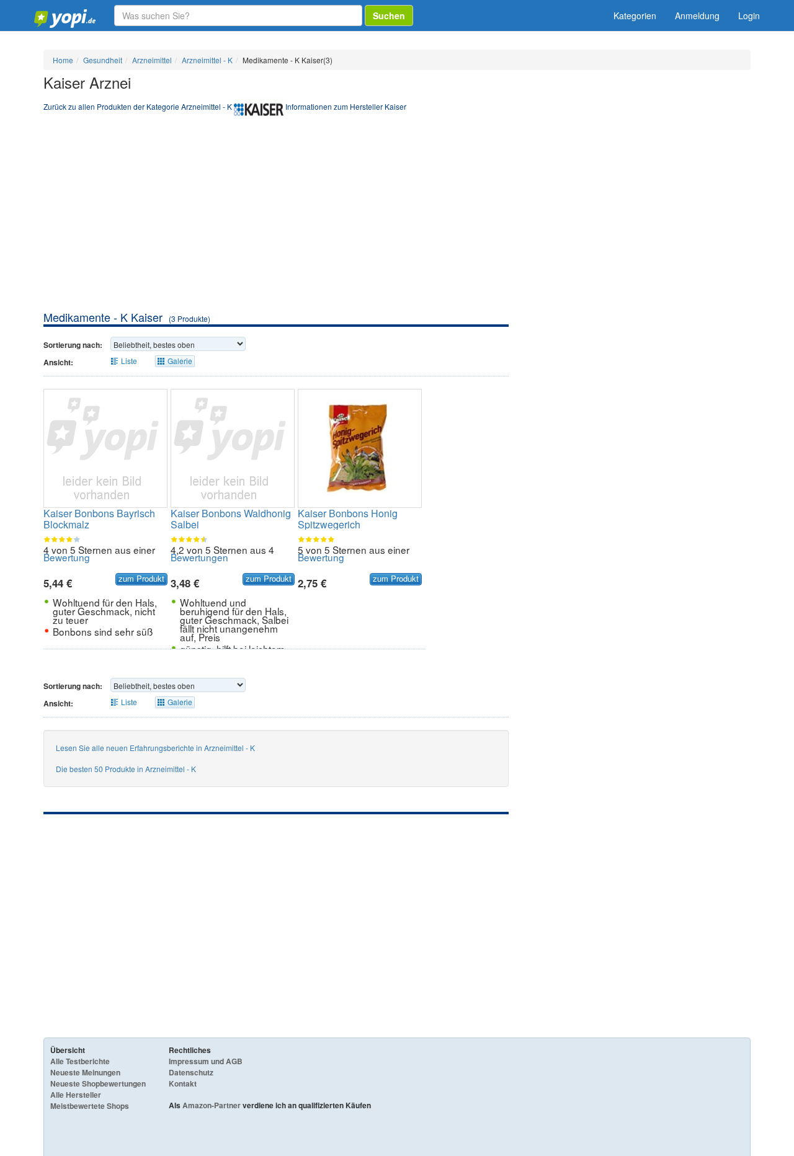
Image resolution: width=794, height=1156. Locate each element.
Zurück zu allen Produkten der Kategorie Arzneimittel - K (137, 106)
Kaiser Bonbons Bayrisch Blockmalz (99, 518)
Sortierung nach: (72, 344)
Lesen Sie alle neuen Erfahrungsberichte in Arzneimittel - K (155, 747)
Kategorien (634, 15)
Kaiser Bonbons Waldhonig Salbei (231, 518)
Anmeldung (697, 15)
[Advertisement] (397, 216)
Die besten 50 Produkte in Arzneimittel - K (126, 768)
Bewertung (66, 557)
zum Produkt (141, 578)
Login (749, 15)
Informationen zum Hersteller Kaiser (345, 106)
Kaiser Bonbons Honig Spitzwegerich (348, 518)
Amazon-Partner (211, 1105)
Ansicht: (58, 362)
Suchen (389, 15)
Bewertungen (199, 557)
